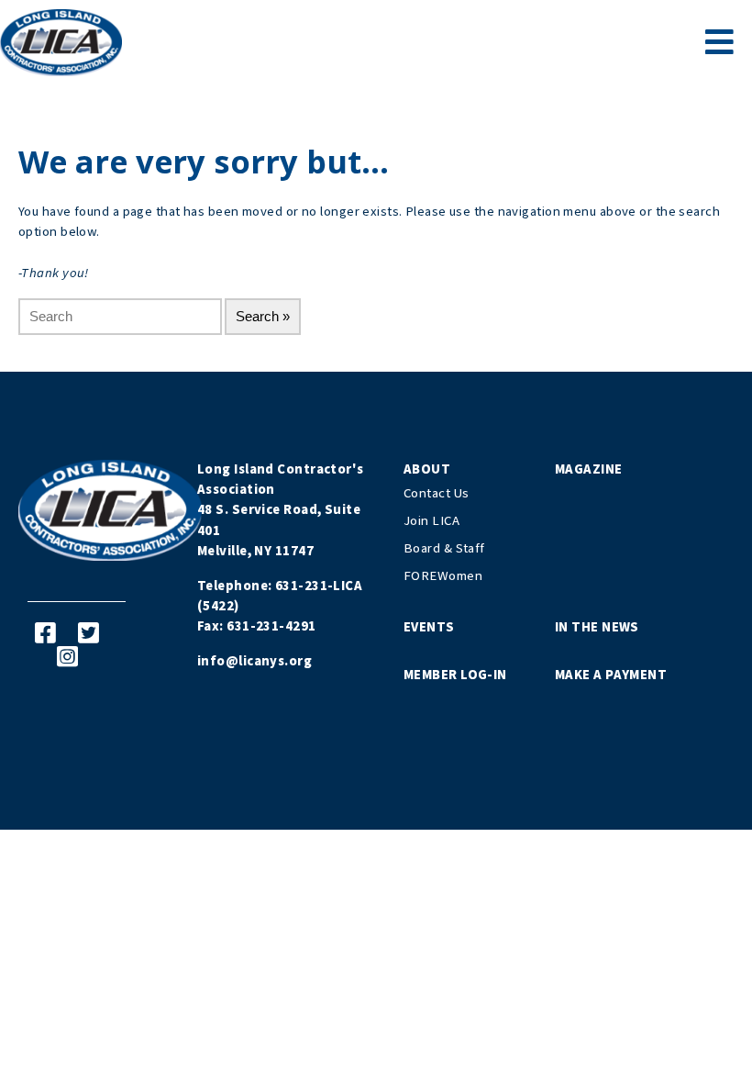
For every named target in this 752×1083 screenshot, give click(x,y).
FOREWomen (443, 576)
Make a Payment (611, 675)
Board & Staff (444, 548)
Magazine (589, 469)
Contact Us (436, 493)
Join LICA (431, 520)
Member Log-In (455, 675)
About (427, 469)
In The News (597, 627)
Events (429, 627)
